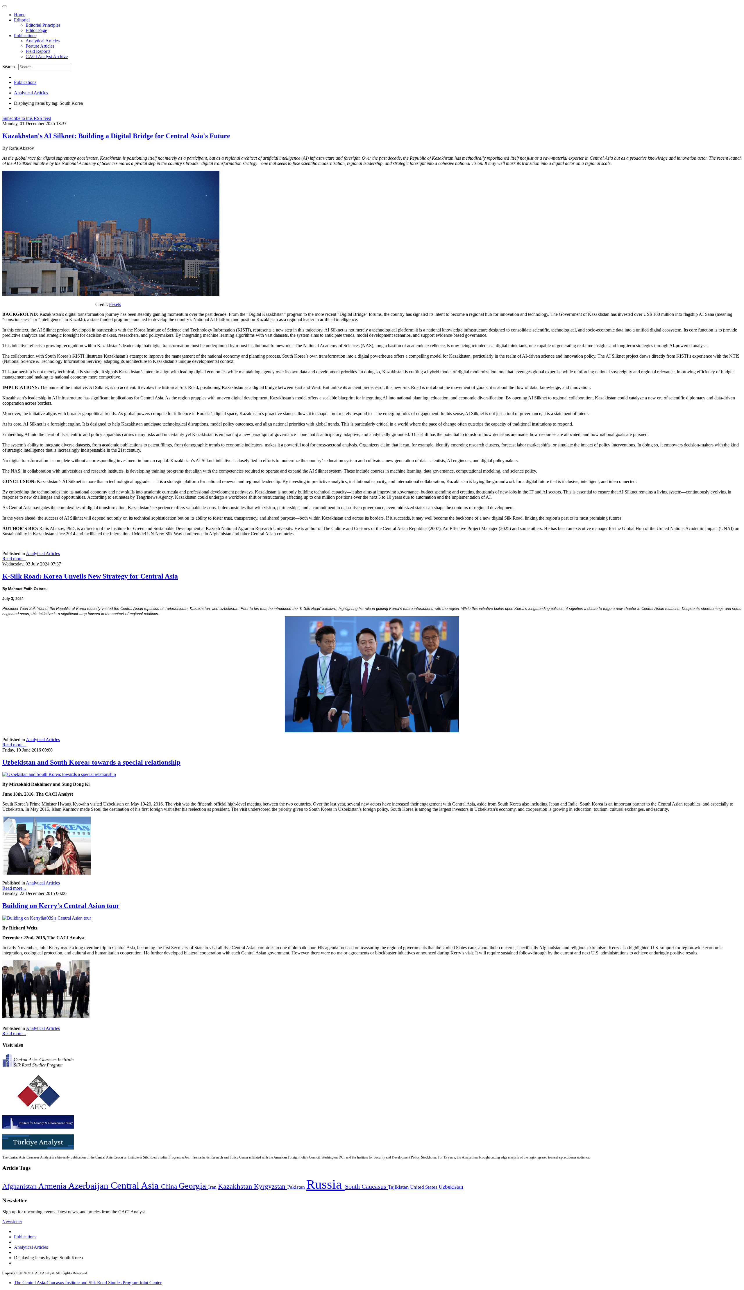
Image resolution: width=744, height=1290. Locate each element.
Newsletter (12, 1221)
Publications (25, 35)
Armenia (53, 1186)
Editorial (22, 19)
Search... (10, 66)
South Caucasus (366, 1186)
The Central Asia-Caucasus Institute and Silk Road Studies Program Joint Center (88, 1282)
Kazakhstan (236, 1186)
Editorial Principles (43, 25)
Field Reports (38, 51)
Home (19, 14)
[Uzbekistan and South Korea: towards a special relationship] (59, 774)
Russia (325, 1184)
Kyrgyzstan (270, 1186)
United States (424, 1187)
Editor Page (36, 30)
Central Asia (136, 1185)
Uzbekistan (451, 1187)
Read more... (14, 558)
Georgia (193, 1185)
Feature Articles (40, 46)
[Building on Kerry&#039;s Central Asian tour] (46, 918)
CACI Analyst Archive (47, 56)
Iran (213, 1187)
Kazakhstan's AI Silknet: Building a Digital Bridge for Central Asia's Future (116, 136)
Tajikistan (399, 1187)
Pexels (115, 304)
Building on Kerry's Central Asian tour (60, 905)
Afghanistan (20, 1186)
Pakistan (296, 1187)
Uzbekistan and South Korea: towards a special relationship (91, 762)
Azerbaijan (89, 1186)
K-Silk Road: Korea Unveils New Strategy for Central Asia (90, 576)
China (170, 1186)
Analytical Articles (43, 40)
